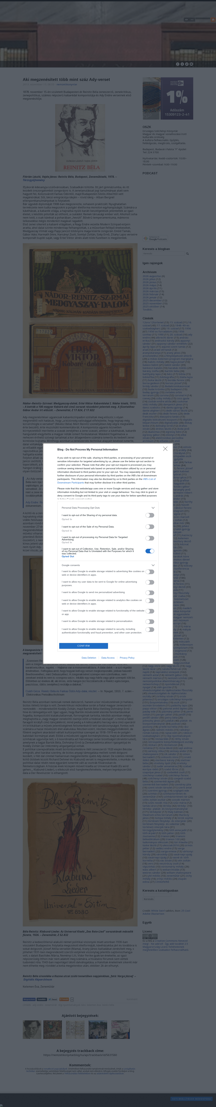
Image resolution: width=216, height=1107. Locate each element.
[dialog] (108, 553)
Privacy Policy (127, 657)
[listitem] (108, 508)
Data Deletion (89, 657)
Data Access (108, 657)
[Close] (166, 450)
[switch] (149, 515)
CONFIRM (83, 646)
